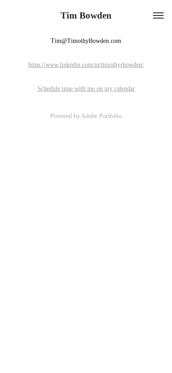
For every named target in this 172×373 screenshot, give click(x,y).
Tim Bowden (86, 15)
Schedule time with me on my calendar (86, 88)
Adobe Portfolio (101, 116)
